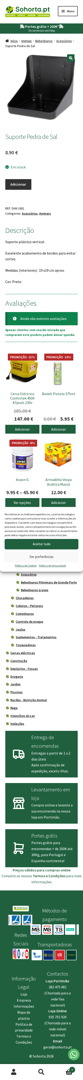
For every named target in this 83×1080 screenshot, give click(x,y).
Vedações (17, 724)
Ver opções (22, 502)
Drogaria (16, 676)
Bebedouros (44, 41)
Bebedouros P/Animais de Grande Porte (49, 582)
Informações (24, 1006)
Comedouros (25, 614)
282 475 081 (58, 987)
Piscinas (16, 692)
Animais (26, 41)
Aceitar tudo (41, 544)
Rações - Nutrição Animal (28, 700)
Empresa (24, 1000)
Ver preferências (41, 557)
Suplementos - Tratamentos (36, 637)
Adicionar (18, 184)
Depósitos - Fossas (24, 669)
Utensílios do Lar (22, 716)
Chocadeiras (25, 598)
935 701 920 (58, 1017)
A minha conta (14, 1072)
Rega (14, 708)
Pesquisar (41, 1072)
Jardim (15, 684)
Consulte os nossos (33, 876)
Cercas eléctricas (22, 653)
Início (14, 41)
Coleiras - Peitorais (29, 606)
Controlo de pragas (29, 621)
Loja (24, 994)
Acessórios (64, 41)
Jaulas (20, 629)
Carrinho (64, 1068)
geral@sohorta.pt (57, 1047)
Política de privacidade (52, 565)
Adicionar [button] (22, 429)
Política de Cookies (26, 565)
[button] (70, 58)
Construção (18, 661)
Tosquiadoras (26, 645)
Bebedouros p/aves (34, 590)
